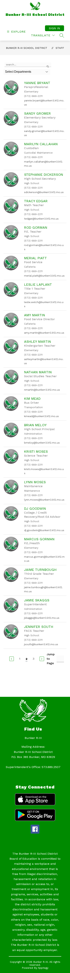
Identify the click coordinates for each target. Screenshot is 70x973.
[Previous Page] (11, 659)
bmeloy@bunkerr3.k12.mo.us (42, 442)
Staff (60, 47)
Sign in (54, 28)
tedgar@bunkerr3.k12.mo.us (41, 218)
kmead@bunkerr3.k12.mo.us (41, 416)
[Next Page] (42, 659)
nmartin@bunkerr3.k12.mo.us (42, 389)
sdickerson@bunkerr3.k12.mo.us (44, 192)
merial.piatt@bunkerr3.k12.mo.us (44, 275)
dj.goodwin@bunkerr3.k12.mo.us (44, 530)
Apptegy (43, 967)
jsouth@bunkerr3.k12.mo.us (41, 644)
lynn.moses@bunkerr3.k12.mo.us (44, 499)
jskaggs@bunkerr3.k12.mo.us (41, 617)
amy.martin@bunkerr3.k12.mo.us (44, 332)
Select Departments (18, 71)
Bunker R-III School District (26, 47)
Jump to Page (51, 658)
